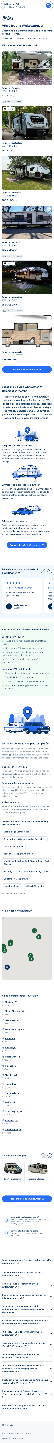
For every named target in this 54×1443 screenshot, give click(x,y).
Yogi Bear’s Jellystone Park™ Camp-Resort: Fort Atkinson (26, 862)
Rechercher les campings (13, 893)
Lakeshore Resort (12, 886)
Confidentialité (17, 1438)
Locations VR (7, 38)
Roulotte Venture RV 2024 (19, 587)
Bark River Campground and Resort (20, 853)
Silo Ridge (8, 871)
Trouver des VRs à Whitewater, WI (27, 545)
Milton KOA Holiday (35, 886)
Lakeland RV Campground (16, 879)
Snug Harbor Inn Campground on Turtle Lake (25, 839)
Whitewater (43, 38)
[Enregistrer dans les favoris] (49, 54)
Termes (5, 1438)
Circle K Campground (14, 846)
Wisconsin (31, 38)
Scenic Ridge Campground (16, 831)
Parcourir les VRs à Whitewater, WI (27, 1199)
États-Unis (20, 38)
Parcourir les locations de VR (27, 369)
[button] (7, 967)
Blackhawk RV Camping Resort (33, 871)
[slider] (11, 91)
